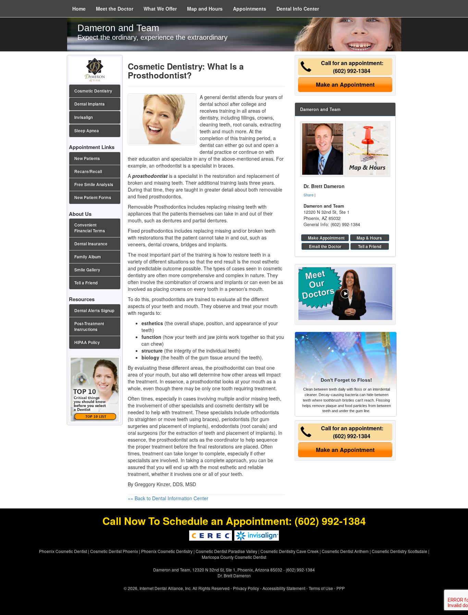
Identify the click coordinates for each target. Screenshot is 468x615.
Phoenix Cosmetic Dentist (63, 551)
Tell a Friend (369, 246)
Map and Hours (205, 8)
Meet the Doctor (114, 8)
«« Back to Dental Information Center (168, 498)
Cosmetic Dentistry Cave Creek (289, 551)
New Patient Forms (92, 197)
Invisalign (83, 117)
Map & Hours (369, 238)
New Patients (87, 158)
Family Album (87, 257)
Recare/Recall (88, 171)
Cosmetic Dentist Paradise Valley (226, 551)
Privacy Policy (246, 588)
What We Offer (160, 8)
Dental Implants (89, 104)
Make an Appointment (345, 84)
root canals (245, 124)
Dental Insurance (91, 244)
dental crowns (163, 244)
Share (308, 194)
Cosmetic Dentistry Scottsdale (399, 551)
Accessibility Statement (283, 588)
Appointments (249, 8)
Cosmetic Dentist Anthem (345, 551)
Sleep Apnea (86, 131)
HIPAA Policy (87, 342)
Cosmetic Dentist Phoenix (114, 551)
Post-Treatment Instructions (89, 326)
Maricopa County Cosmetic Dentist (234, 557)
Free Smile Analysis (93, 184)
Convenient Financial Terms (89, 228)
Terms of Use (321, 588)
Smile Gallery (87, 270)
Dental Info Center (297, 8)
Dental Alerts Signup (94, 310)
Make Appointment (326, 238)
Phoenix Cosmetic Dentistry (167, 551)
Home (79, 8)
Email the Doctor (325, 246)
